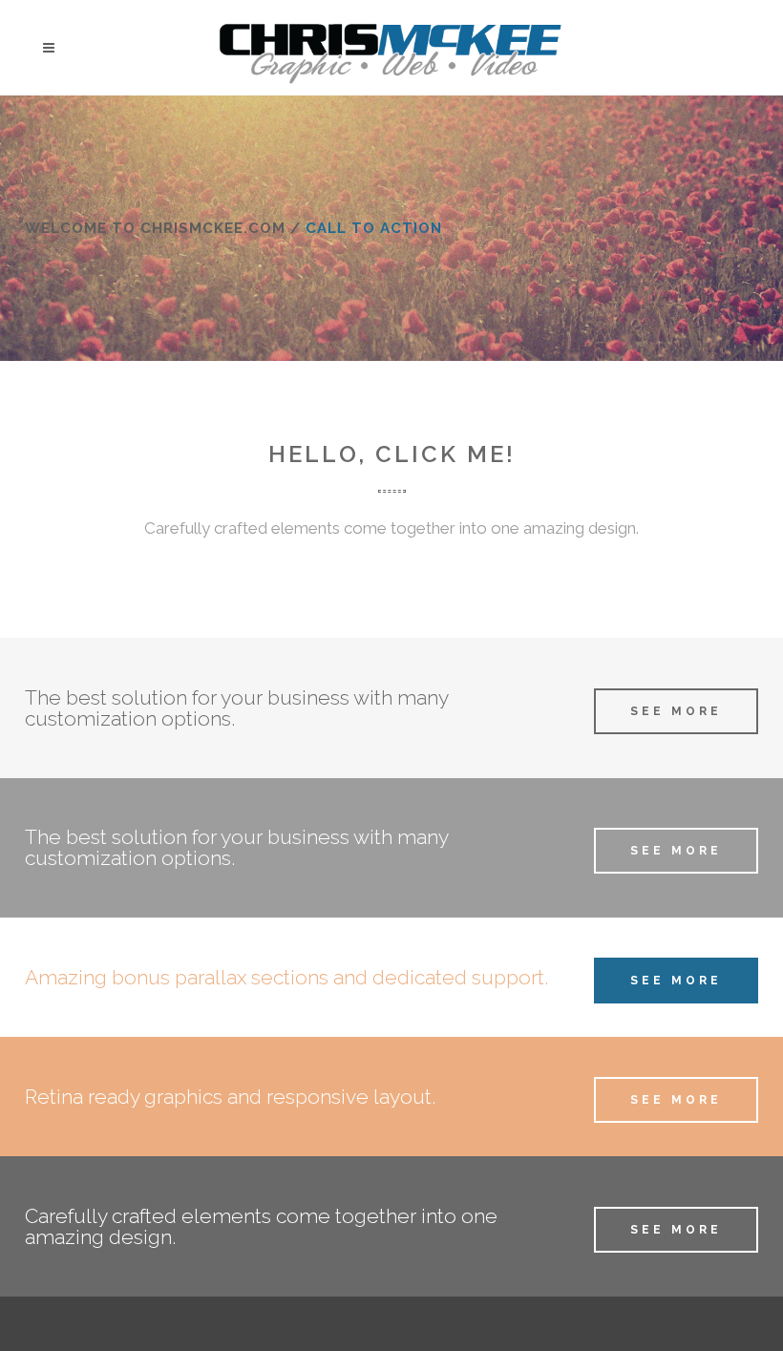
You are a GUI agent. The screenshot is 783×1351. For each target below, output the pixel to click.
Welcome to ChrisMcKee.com (155, 228)
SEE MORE (676, 711)
